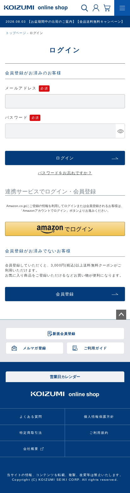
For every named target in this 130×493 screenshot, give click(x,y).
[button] (65, 229)
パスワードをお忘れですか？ (65, 173)
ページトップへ (121, 315)
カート (107, 7)
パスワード (16, 117)
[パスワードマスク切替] (120, 131)
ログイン (96, 7)
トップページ (16, 33)
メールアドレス (21, 88)
